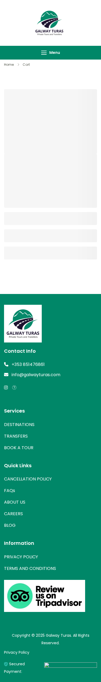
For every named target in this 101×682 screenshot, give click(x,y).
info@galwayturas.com (36, 375)
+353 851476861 (28, 364)
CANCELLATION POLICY (28, 479)
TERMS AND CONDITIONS (30, 568)
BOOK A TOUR (18, 448)
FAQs (9, 490)
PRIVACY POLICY (21, 557)
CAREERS (13, 514)
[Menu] (44, 53)
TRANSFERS (16, 436)
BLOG (10, 525)
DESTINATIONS (19, 424)
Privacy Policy (16, 652)
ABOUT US (14, 502)
